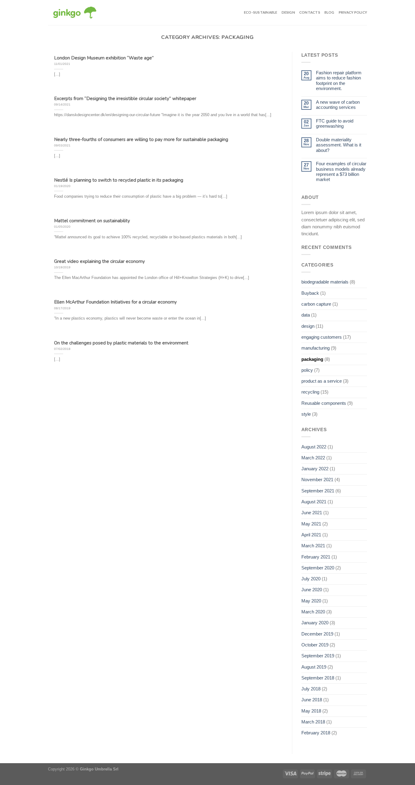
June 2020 (311, 589)
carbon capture (316, 304)
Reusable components (323, 403)
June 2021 (311, 512)
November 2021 (317, 479)
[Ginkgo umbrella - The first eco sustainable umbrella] (74, 12)
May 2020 (311, 601)
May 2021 (311, 524)
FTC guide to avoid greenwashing (334, 124)
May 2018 (311, 711)
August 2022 (313, 446)
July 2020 (311, 578)
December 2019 (317, 634)
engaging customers (321, 337)
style (306, 414)
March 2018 (313, 722)
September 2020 (317, 567)
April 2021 (311, 534)
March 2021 (313, 545)
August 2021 (313, 501)
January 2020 (314, 622)
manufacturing (315, 348)
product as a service (321, 381)
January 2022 (314, 468)
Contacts (309, 12)
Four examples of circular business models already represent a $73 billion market (341, 171)
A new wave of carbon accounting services (338, 105)
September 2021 (317, 490)
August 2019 (313, 667)
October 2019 (314, 644)
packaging (312, 359)
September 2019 (317, 655)
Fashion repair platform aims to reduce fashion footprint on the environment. (339, 80)
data (305, 315)
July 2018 (311, 688)
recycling (310, 392)
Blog (329, 12)
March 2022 (313, 457)
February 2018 (315, 732)
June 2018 (311, 699)
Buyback (310, 293)
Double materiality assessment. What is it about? (338, 145)
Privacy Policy (353, 12)
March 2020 (313, 611)
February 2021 (315, 557)
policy (307, 370)
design (288, 12)
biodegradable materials (324, 282)
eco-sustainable (260, 12)
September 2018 (317, 678)
